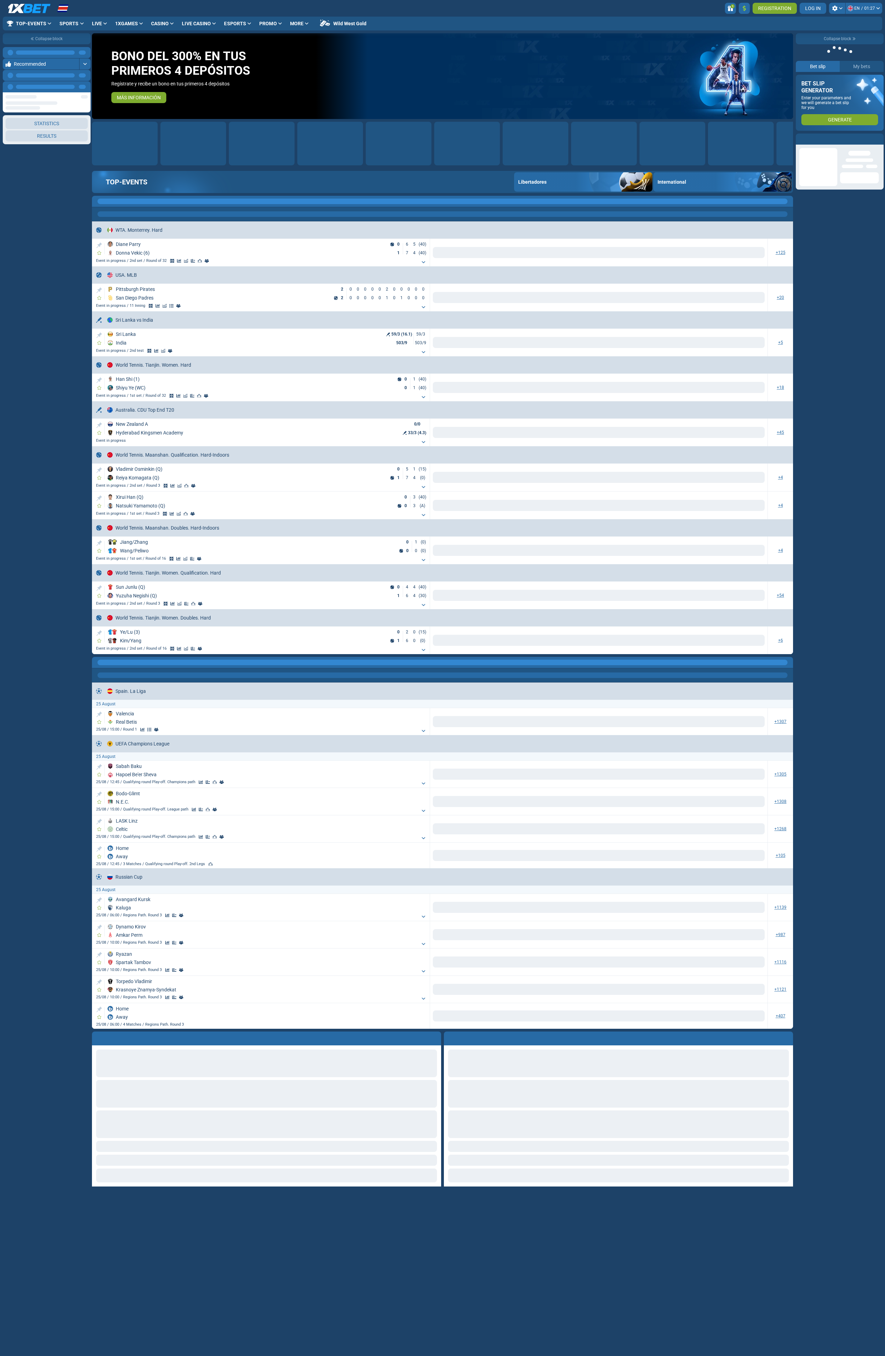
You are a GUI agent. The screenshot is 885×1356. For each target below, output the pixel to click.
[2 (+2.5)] (682, 1275)
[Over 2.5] (490, 1135)
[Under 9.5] (464, 912)
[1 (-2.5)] (635, 1275)
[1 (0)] (635, 1135)
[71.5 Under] (682, 957)
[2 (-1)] (682, 720)
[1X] (418, 720)
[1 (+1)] (635, 720)
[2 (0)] (682, 1135)
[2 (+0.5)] (537, 252)
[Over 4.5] (490, 720)
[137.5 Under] (537, 434)
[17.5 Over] (563, 252)
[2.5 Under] (754, 1221)
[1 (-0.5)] (490, 252)
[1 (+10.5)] (490, 957)
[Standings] (178, 306)
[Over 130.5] (418, 957)
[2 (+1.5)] (682, 1221)
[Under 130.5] (464, 957)
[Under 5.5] (464, 297)
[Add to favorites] (99, 252)
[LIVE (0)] (99, 201)
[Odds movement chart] (193, 261)
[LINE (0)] (99, 1070)
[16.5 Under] (682, 252)
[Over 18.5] (418, 388)
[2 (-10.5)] (537, 957)
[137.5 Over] (490, 434)
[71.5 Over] (635, 957)
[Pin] (99, 245)
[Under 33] (464, 252)
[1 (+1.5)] (490, 297)
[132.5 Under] (464, 434)
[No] (609, 720)
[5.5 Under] (754, 1275)
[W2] (391, 252)
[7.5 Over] (635, 912)
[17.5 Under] (609, 252)
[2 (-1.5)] (537, 297)
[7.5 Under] (682, 912)
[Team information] (185, 306)
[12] (441, 720)
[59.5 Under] (609, 957)
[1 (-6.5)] (490, 388)
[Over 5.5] (418, 297)
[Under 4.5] (537, 720)
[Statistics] (186, 261)
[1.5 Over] (708, 720)
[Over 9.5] (418, 912)
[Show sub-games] (325, 262)
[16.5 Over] (635, 252)
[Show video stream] (172, 261)
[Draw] (200, 261)
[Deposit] (744, 8)
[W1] (345, 252)
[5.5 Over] (708, 1275)
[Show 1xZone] (179, 261)
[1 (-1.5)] (635, 1221)
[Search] (787, 201)
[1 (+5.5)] (490, 912)
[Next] (85, 75)
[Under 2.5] (537, 1135)
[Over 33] (418, 252)
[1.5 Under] (754, 720)
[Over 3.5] (490, 1221)
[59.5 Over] (563, 957)
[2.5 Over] (708, 1221)
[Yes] (563, 720)
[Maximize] (85, 52)
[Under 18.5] (464, 388)
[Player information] (213, 261)
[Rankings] (206, 261)
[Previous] (69, 75)
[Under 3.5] (537, 1221)
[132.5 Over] (418, 434)
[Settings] (837, 8)
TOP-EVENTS (126, 182)
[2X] (464, 720)
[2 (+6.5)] (537, 388)
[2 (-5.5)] (537, 912)
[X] (368, 343)
